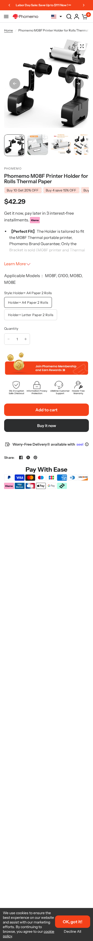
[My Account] (76, 16)
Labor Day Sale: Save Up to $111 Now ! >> (43, 5)
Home (8, 30)
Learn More (15, 263)
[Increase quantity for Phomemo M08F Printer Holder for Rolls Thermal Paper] (25, 339)
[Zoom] (82, 46)
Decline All (72, 931)
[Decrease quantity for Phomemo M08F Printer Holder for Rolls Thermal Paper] (8, 339)
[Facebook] (21, 457)
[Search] (69, 16)
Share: (9, 457)
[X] (28, 457)
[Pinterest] (35, 457)
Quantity (11, 328)
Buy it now (46, 425)
